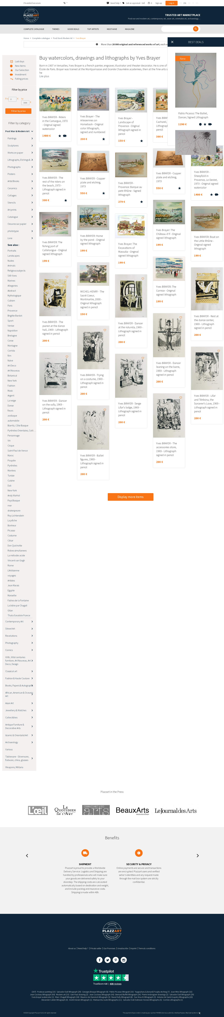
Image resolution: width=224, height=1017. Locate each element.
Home (26, 38)
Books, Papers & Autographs (19, 685)
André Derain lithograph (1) (80, 999)
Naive (10, 360)
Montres (12, 470)
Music (10, 390)
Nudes (11, 260)
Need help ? (83, 948)
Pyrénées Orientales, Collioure (22, 430)
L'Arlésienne (13, 570)
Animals (11, 265)
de (189, 3)
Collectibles (11, 717)
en (185, 3)
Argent (11, 395)
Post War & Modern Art (62, 38)
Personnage (14, 435)
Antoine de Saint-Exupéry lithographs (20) (175, 997)
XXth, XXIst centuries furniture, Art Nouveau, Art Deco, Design (18, 661)
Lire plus (44, 76)
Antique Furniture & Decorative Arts (14, 726)
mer (10, 505)
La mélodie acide (16, 555)
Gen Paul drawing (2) (79, 994)
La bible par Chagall (17, 605)
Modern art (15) (62, 994)
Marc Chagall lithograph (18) (67, 997)
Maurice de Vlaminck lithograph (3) (95, 997)
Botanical (12, 375)
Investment (20, 74)
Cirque (11, 445)
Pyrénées (12, 465)
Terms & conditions (147, 948)
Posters (11, 173)
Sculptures (13, 145)
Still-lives (12, 275)
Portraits (12, 250)
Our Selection (22, 70)
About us (72, 948)
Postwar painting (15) (46, 991)
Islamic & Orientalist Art (16, 735)
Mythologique (14, 295)
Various (8, 749)
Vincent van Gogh (16, 560)
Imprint (133, 948)
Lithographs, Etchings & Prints (22, 159)
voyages (12, 575)
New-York (12, 490)
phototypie (13, 230)
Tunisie (11, 475)
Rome (11, 565)
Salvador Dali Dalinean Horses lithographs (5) (142, 999)
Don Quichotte (15, 545)
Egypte (11, 590)
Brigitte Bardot (15, 315)
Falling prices (21, 78)
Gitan (10, 610)
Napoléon (13, 330)
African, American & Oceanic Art (19, 694)
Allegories (13, 285)
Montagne (13, 345)
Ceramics (12, 188)
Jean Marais (13, 585)
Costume (12, 535)
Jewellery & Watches (15, 710)
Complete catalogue (41, 38)
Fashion (11, 385)
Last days (19, 61)
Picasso (11, 530)
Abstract (12, 290)
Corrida (11, 350)
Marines (11, 280)
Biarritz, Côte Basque (18, 425)
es (197, 3)
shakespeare (14, 510)
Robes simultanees (17, 550)
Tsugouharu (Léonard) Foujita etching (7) (152, 991)
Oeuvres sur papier (17, 223)
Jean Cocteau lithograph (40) (42, 994)
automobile (13, 420)
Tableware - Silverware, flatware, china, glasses (17, 758)
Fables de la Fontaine (18, 600)
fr (181, 3)
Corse (10, 340)
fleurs (10, 410)
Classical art (11, 671)
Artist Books (13, 181)
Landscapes (14, 255)
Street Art (10, 628)
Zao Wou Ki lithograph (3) (145, 997)
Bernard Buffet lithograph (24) (128, 994)
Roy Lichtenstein (16, 515)
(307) (34, 991)
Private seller (95, 948)
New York (12, 380)
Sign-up (158, 3)
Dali (9, 485)
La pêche (12, 520)
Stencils (12, 202)
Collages (12, 195)
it (193, 3)
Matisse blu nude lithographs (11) (107, 999)
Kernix (196, 1013)
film (9, 355)
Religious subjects (16, 270)
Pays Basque (14, 500)
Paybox (182, 1013)
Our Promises (109, 948)
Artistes (11, 580)
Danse (11, 405)
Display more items (130, 497)
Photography (11, 642)
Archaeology (11, 742)
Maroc (11, 455)
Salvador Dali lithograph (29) (69, 991)
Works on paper (15, 152)
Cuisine (11, 480)
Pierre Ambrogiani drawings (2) (155, 994)
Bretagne (12, 335)
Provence (12, 310)
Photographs (14, 166)
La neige (12, 400)
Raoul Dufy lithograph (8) (122, 997)
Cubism (11, 300)
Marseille (12, 595)
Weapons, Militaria (14, 767)
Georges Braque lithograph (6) (95, 991)
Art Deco (12, 365)
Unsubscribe (122, 948)
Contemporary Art (14, 621)
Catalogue (13, 216)
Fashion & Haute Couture (17, 678)
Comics (9, 650)
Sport (10, 320)
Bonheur (12, 525)
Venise (11, 325)
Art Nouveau (14, 370)
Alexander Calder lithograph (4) (54, 999)
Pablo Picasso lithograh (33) (121, 991)
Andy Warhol (14, 495)
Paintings (12, 138)
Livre (10, 238)
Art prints (12, 209)
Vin (9, 440)
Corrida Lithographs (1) (173, 999)
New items (20, 65)
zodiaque (12, 415)
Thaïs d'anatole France (19, 615)
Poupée (12, 460)
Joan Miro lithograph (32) (181, 991)
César (10, 540)
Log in (171, 3)
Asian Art (9, 703)
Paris (10, 305)
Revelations (11, 635)
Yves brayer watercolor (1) (43, 997)
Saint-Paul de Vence (18, 450)
